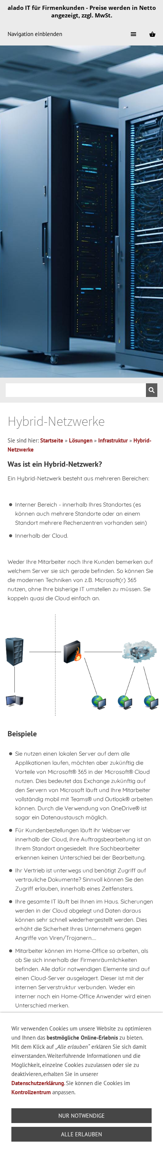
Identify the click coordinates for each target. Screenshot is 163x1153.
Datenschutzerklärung (37, 1083)
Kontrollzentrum (31, 1092)
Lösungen (80, 440)
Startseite (51, 440)
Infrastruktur (113, 440)
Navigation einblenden (35, 34)
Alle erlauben (81, 1134)
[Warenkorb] (152, 34)
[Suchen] (151, 390)
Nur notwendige (81, 1115)
